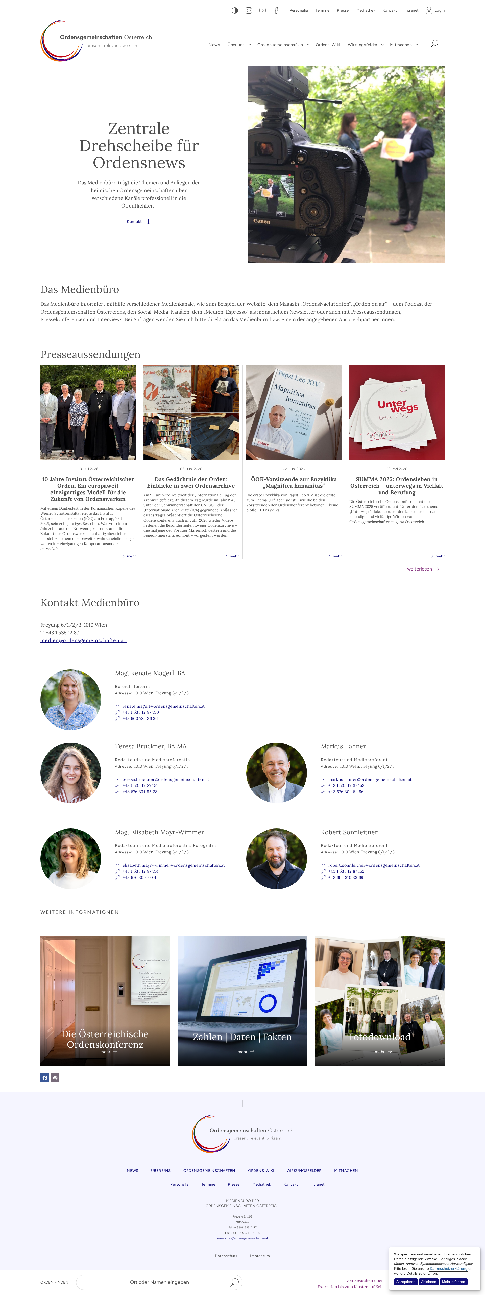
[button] (44, 1077)
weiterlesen (419, 569)
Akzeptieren (405, 1282)
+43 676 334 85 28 (140, 791)
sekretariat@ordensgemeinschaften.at (242, 1238)
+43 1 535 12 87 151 (140, 785)
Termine (322, 10)
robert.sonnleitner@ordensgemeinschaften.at (374, 865)
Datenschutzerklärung (448, 1269)
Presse (343, 10)
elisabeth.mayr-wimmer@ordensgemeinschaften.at (174, 865)
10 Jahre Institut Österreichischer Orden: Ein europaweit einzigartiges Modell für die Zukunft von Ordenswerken (88, 489)
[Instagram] (249, 10)
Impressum (260, 1256)
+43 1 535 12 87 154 (141, 871)
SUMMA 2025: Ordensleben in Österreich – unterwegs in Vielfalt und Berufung (396, 486)
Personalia (299, 10)
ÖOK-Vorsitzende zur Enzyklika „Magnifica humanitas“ (294, 482)
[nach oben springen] (242, 1103)
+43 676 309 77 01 (139, 877)
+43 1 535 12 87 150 (141, 712)
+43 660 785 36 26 (140, 718)
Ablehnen (428, 1282)
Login (440, 10)
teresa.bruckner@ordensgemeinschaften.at (166, 779)
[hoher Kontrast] (235, 10)
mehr (128, 556)
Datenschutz (226, 1256)
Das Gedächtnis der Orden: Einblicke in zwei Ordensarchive (191, 482)
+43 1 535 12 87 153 (346, 785)
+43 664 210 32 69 (345, 877)
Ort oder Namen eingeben (159, 1282)
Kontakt (390, 10)
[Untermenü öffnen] (249, 44)
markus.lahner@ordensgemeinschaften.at (370, 779)
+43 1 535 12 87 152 (346, 871)
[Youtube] (262, 10)
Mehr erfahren (453, 1282)
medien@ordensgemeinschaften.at (83, 640)
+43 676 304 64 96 (346, 791)
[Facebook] (276, 10)
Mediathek (365, 10)
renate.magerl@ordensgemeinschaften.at (164, 706)
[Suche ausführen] (234, 1282)
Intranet (411, 10)
